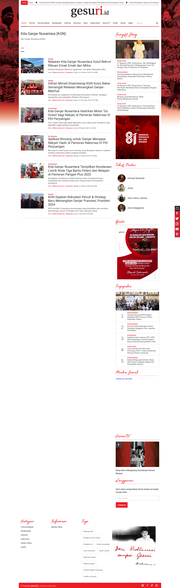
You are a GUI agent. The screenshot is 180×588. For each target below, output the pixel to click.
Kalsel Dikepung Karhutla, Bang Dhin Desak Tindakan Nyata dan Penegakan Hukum (140, 362)
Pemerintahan (44, 23)
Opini (85, 23)
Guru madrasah (89, 551)
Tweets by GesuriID (124, 379)
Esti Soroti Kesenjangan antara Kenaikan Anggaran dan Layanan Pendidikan (141, 328)
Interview (77, 23)
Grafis (115, 23)
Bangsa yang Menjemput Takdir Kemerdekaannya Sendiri (130, 98)
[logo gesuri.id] (90, 12)
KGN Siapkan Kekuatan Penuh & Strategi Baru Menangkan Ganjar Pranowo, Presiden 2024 (79, 201)
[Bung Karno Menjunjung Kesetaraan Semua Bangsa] (137, 454)
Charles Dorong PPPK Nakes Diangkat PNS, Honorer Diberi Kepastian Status (139, 317)
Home (23, 23)
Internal (67, 23)
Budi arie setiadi (89, 557)
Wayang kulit (88, 531)
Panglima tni (88, 544)
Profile (130, 48)
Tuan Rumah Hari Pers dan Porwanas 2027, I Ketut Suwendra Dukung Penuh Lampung (141, 351)
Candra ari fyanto (89, 576)
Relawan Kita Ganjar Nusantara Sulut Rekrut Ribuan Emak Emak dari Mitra (79, 63)
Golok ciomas (104, 551)
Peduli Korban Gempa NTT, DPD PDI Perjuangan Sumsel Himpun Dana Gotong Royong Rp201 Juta (141, 339)
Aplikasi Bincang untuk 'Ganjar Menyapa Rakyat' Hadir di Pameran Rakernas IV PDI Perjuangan (78, 143)
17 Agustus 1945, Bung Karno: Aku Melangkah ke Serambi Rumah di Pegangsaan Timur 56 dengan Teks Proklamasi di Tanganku (136, 65)
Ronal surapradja (103, 544)
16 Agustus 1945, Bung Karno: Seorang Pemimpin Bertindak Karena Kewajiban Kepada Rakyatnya (137, 87)
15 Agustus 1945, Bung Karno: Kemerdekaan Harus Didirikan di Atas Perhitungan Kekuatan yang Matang (136, 108)
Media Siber (56, 527)
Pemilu (32, 23)
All (22, 48)
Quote (123, 23)
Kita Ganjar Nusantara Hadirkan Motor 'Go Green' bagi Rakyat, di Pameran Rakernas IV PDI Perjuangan (79, 115)
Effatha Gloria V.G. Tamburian (62, 72)
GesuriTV (106, 23)
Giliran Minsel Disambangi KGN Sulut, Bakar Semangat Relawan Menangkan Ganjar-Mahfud (79, 87)
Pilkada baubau (89, 564)
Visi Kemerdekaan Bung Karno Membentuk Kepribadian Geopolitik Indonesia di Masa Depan (135, 76)
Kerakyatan (57, 23)
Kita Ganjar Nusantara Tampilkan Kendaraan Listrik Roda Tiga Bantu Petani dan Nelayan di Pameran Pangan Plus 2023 (80, 170)
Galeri (130, 23)
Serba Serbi (95, 23)
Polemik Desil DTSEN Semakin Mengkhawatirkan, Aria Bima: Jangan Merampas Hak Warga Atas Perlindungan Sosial (69, 3)
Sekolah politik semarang (92, 570)
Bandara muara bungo (91, 538)
